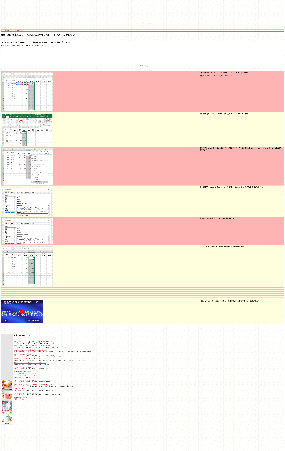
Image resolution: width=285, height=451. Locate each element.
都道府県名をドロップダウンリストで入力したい (27, 358)
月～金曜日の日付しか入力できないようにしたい (27, 367)
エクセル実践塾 (5, 30)
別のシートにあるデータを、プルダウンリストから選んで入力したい (32, 345)
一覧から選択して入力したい (21, 388)
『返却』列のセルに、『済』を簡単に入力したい (27, 393)
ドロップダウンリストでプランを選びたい (25, 380)
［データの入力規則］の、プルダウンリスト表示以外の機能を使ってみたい (34, 341)
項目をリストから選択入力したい (23, 354)
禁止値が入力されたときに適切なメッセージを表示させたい (30, 363)
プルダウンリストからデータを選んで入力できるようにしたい (30, 350)
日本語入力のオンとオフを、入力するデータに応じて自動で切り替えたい (33, 384)
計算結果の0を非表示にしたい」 (22, 397)
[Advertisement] (160, 30)
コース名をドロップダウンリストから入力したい (27, 376)
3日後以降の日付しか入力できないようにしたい (26, 371)
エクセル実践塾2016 (17, 30)
